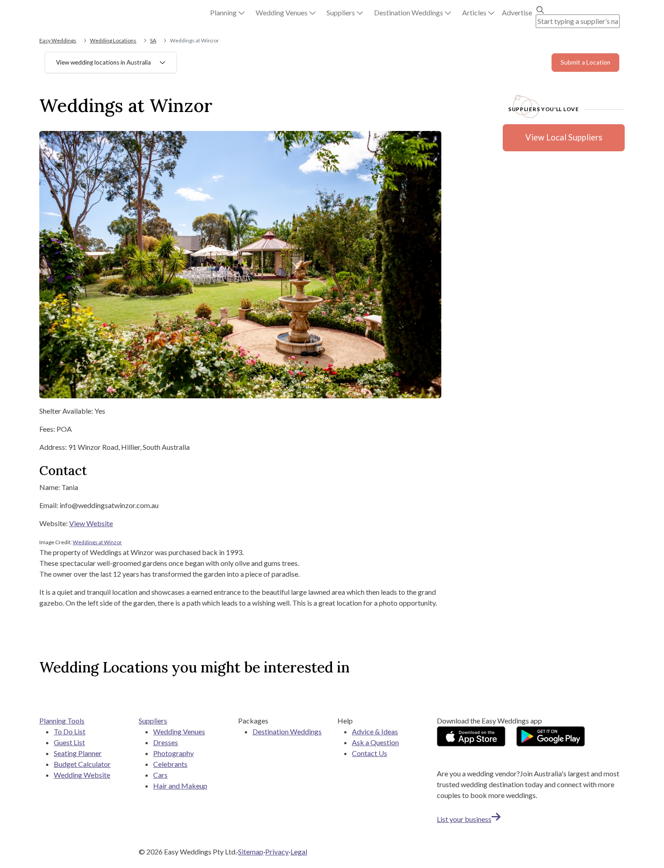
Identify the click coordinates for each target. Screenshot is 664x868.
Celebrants (170, 764)
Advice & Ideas (375, 731)
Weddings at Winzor (97, 542)
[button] (227, 13)
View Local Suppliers (563, 137)
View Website (91, 523)
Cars (160, 774)
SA (153, 40)
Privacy (277, 851)
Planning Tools (61, 720)
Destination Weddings (287, 731)
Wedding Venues (179, 731)
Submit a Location (585, 62)
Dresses (165, 742)
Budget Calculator (82, 764)
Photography (173, 753)
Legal (298, 851)
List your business (464, 819)
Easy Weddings (57, 40)
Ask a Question (375, 742)
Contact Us (369, 753)
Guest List (69, 742)
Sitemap (250, 851)
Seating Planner (78, 753)
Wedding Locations (113, 40)
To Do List (69, 731)
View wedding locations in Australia (103, 62)
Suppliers (153, 720)
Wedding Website (82, 774)
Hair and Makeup (180, 785)
